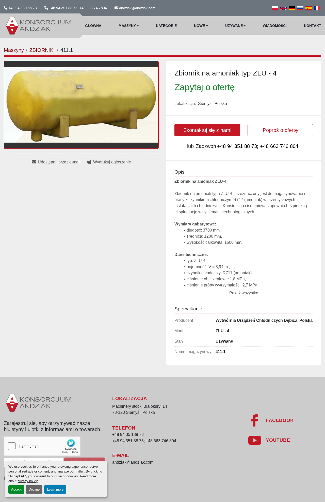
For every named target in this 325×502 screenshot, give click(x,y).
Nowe (199, 26)
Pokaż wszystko (243, 293)
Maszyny (127, 26)
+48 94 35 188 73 (22, 8)
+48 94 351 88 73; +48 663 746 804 (78, 8)
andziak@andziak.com (137, 8)
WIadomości (275, 26)
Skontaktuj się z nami (207, 130)
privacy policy (28, 481)
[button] (129, 25)
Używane (234, 26)
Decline (34, 489)
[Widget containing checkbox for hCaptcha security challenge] (42, 446)
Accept (16, 489)
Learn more (55, 489)
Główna (93, 26)
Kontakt (312, 26)
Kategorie (166, 26)
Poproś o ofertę (280, 130)
